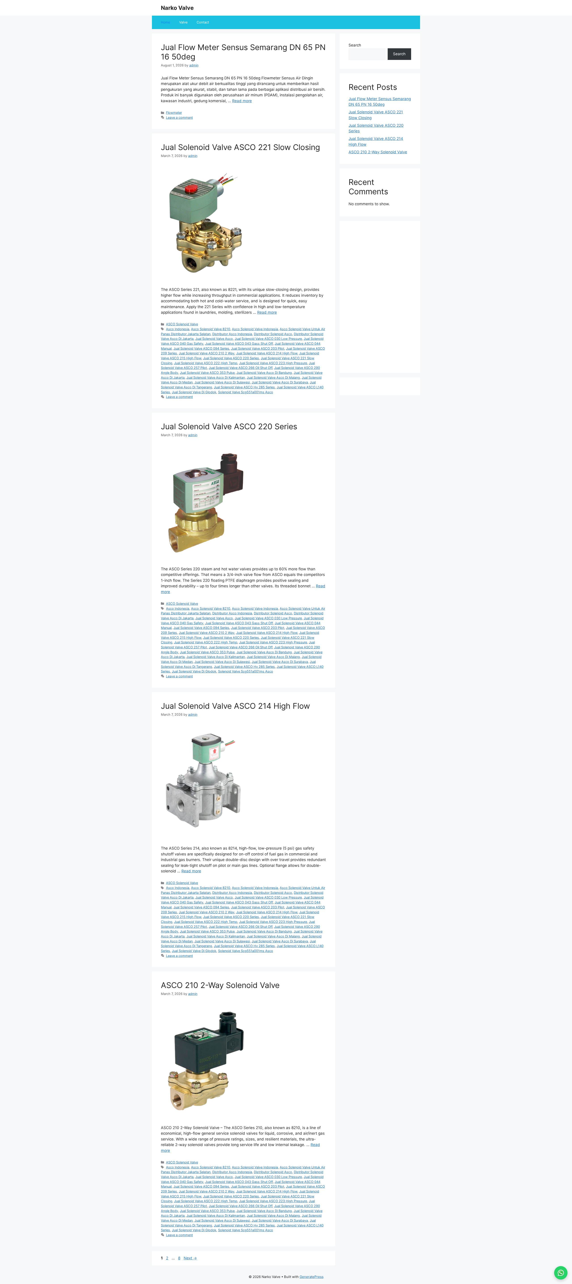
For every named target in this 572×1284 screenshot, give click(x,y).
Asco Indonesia (177, 329)
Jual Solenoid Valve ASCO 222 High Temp (205, 363)
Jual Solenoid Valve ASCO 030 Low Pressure (268, 339)
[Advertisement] (380, 297)
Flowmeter (174, 112)
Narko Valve (177, 7)
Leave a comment (179, 117)
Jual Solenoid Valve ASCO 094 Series (201, 348)
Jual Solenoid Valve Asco (214, 339)
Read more (242, 101)
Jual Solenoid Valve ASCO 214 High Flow (266, 353)
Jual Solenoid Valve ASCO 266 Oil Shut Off (240, 368)
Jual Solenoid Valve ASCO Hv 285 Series (244, 387)
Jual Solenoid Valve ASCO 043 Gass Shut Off (239, 343)
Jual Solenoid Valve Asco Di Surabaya (280, 382)
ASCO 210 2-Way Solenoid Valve (220, 985)
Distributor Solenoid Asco (273, 334)
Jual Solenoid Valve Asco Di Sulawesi (222, 382)
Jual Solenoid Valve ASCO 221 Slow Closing (240, 147)
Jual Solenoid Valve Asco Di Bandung (264, 372)
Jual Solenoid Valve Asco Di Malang (273, 377)
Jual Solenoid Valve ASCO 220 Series (231, 358)
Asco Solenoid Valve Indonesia (255, 329)
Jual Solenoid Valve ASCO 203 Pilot (257, 348)
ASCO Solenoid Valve (182, 324)
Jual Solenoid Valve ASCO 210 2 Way (206, 353)
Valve (183, 22)
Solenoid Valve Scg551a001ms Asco (245, 392)
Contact (203, 22)
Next (190, 1258)
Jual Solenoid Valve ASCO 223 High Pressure (273, 363)
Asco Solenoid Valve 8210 (210, 329)
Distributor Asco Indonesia (232, 334)
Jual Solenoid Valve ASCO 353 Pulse (207, 372)
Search (355, 45)
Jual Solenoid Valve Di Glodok (194, 392)
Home (165, 22)
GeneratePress (312, 1277)
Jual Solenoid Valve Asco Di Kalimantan (215, 377)
